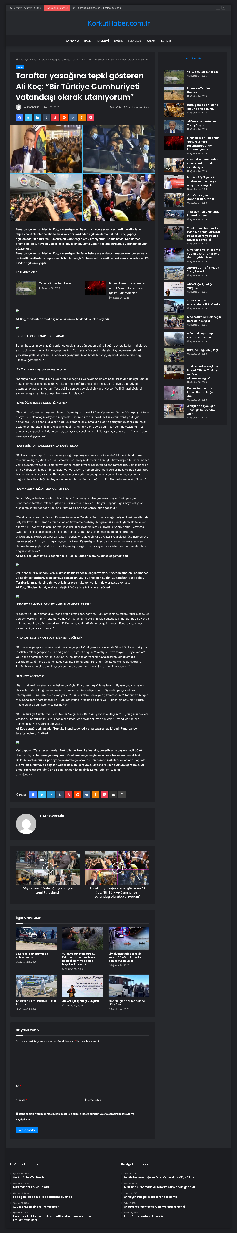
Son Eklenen (192, 58)
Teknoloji (135, 40)
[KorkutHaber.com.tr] (118, 23)
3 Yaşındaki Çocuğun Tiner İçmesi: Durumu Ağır (201, 410)
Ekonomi (103, 40)
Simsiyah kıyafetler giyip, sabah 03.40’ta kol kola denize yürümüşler (125, 957)
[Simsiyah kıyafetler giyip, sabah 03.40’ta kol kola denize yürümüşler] (129, 938)
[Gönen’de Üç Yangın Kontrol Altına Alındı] (174, 339)
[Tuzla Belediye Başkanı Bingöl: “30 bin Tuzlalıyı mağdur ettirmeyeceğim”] (174, 372)
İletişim (166, 40)
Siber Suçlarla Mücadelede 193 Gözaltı (127, 1002)
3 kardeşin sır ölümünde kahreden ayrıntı (32, 955)
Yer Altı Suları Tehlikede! (55, 283)
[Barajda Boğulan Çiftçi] (174, 355)
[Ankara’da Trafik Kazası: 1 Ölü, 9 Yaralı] (36, 986)
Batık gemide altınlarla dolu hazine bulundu (202, 107)
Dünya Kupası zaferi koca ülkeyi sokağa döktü (200, 392)
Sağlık (118, 40)
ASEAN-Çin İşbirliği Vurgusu (80, 1001)
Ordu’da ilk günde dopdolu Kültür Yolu (200, 197)
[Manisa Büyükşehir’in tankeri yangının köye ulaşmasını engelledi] (174, 182)
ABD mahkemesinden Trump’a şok (91, 7)
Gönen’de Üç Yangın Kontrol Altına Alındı (200, 335)
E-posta (21, 1099)
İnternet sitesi (93, 1099)
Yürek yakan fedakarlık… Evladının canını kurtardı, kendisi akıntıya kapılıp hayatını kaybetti (79, 959)
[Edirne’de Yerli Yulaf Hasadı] (174, 93)
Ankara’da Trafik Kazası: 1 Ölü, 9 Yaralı (36, 1002)
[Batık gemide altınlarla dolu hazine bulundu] (174, 110)
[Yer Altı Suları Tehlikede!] (26, 288)
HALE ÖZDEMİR (31, 107)
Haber (88, 40)
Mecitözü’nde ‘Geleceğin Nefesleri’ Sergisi (204, 319)
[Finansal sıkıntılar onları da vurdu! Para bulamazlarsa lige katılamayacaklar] (95, 288)
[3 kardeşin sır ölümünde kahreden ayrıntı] (36, 938)
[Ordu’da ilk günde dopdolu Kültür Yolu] (174, 200)
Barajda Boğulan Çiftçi (202, 350)
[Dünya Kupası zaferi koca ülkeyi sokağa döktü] (174, 393)
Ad (18, 1086)
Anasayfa (72, 40)
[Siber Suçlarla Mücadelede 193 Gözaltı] (129, 986)
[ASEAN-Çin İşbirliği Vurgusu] (82, 986)
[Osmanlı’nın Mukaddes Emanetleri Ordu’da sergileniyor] (174, 165)
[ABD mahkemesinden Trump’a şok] (174, 126)
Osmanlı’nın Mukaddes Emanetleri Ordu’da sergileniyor (202, 163)
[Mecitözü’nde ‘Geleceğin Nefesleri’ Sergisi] (174, 322)
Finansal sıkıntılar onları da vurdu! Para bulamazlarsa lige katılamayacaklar (127, 288)
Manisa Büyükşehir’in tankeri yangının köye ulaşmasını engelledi (201, 181)
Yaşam (151, 40)
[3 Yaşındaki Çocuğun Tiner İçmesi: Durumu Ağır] (174, 411)
